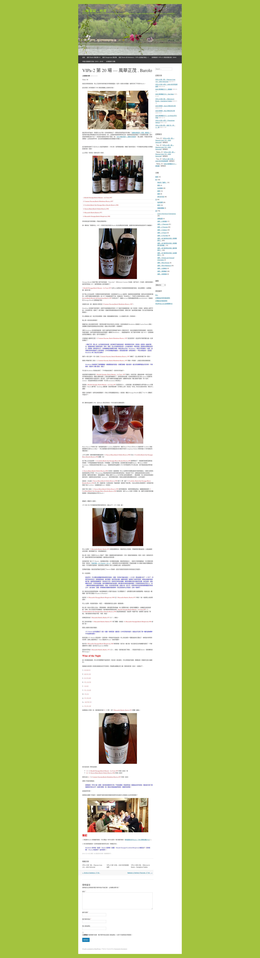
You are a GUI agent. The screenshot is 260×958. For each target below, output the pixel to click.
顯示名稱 (85, 912)
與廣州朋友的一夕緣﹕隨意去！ (141, 133)
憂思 (158, 205)
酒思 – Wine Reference (164, 265)
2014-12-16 (94, 76)
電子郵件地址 (86, 919)
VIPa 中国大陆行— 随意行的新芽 (126, 137)
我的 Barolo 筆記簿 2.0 (93, 57)
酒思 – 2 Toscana (162, 227)
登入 (156, 295)
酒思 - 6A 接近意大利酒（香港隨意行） (101, 853)
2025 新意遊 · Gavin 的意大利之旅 (165, 106)
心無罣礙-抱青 (86, 76)
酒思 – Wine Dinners (163, 263)
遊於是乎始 (160, 197)
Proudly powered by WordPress (91, 949)
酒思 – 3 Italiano (162, 230)
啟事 (156, 177)
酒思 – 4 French (162, 233)
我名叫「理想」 (162, 182)
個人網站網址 (86, 926)
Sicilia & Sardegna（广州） (91, 873)
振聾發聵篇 (160, 208)
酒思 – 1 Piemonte (162, 224)
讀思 (158, 194)
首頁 (83, 57)
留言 (84, 891)
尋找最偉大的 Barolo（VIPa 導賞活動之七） (137, 840)
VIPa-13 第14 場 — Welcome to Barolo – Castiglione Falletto (140, 866)
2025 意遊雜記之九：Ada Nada (164, 94)
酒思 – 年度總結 (162, 274)
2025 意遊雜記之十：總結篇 (163, 89)
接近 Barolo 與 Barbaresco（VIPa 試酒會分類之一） (134, 57)
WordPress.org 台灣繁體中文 (163, 304)
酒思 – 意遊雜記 (162, 271)
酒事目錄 (160, 218)
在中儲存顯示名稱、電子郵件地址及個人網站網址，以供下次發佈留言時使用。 (107, 935)
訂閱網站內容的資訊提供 (162, 298)
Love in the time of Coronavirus (166, 214)
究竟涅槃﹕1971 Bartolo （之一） (101, 563)
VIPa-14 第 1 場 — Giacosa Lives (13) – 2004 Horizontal (92, 866)
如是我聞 (160, 202)
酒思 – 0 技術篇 (162, 221)
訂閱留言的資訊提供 (161, 301)
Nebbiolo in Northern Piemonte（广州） (139, 873)
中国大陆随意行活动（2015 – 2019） (93, 61)
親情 (158, 191)
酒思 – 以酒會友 (162, 268)
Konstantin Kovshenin (120, 949)
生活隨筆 (160, 188)
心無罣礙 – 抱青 (94, 11)
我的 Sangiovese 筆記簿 (109, 57)
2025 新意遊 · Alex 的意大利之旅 (165, 111)
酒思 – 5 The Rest (162, 235)
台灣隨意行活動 (110, 61)
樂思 (158, 185)
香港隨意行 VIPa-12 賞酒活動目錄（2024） (164, 57)
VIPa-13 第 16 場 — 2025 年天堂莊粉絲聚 (165, 160)
